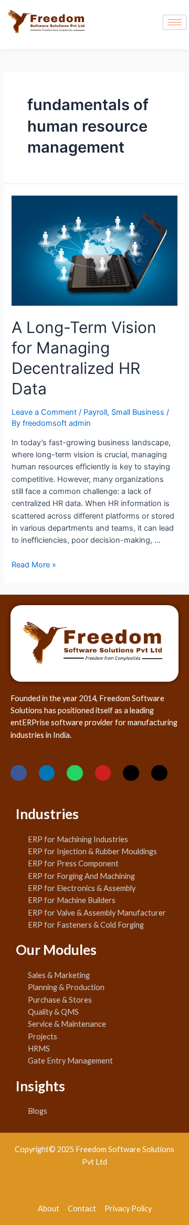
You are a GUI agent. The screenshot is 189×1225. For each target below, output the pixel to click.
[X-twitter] (131, 773)
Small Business (137, 412)
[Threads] (159, 773)
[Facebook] (18, 773)
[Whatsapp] (75, 773)
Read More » (34, 564)
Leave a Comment (44, 412)
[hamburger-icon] (174, 22)
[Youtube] (103, 773)
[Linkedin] (47, 773)
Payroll (95, 412)
